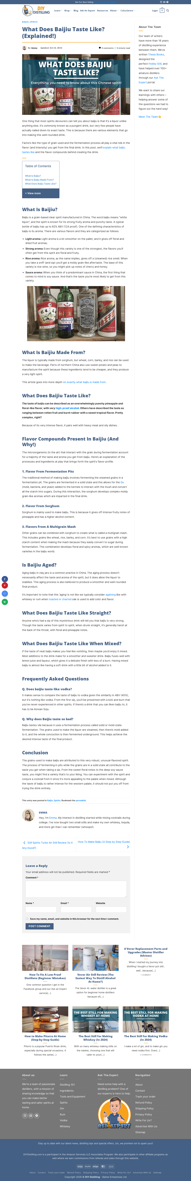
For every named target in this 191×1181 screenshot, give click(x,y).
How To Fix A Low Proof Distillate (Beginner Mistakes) (45, 976)
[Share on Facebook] (5, 579)
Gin (62, 1108)
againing (111, 594)
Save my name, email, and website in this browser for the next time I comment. (74, 918)
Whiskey (65, 1126)
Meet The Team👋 (150, 116)
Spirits (34, 22)
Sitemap (140, 1132)
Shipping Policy (144, 1108)
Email (65, 903)
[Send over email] (5, 602)
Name (30, 903)
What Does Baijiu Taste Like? (40, 183)
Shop (67, 10)
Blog (76, 10)
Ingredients (67, 1090)
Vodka (63, 1120)
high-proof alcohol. (68, 408)
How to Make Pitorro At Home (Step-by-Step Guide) (45, 1038)
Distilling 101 (67, 1084)
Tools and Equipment (72, 1096)
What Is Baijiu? (33, 175)
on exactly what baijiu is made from (84, 382)
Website (100, 903)
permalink (81, 800)
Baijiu (25, 22)
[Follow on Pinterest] (167, 2)
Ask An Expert (87, 10)
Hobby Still (154, 63)
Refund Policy (143, 1102)
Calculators (127, 10)
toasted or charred (59, 599)
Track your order (145, 1096)
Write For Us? (143, 1120)
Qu (122, 482)
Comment (32, 877)
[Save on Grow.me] (5, 593)
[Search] (167, 10)
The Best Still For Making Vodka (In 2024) (146, 1038)
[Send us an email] (164, 2)
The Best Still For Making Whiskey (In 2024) (96, 1038)
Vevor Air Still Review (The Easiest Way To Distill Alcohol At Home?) (95, 978)
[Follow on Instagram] (161, 2)
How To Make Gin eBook (105, 2)
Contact (140, 1090)
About (113, 10)
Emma (34, 48)
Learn (57, 10)
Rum (62, 1114)
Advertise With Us (146, 1126)
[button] (155, 10)
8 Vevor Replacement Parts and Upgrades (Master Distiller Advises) (145, 952)
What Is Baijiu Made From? (39, 179)
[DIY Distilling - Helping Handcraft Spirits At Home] (36, 10)
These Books (156, 54)
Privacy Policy (143, 1114)
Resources (102, 10)
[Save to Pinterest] (5, 585)
